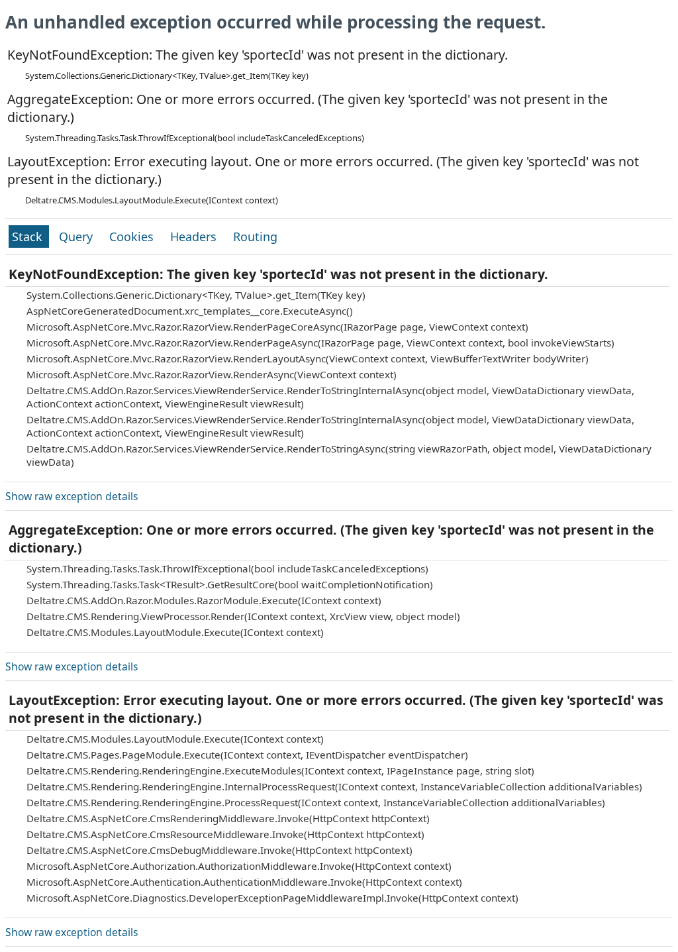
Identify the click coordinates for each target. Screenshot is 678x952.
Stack (29, 236)
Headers (195, 236)
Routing (255, 236)
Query (77, 236)
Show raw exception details (71, 496)
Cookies (133, 236)
